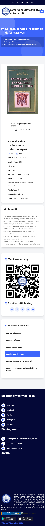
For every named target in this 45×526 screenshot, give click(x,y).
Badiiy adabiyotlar (15, 347)
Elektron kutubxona (21, 39)
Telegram (10, 405)
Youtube (10, 424)
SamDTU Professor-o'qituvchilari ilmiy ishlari (21, 369)
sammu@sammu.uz (14, 448)
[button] (42, 11)
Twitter (10, 415)
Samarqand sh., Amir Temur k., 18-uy (22, 438)
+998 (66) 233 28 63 (14, 443)
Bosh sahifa (7, 39)
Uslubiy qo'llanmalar (12, 42)
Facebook (10, 410)
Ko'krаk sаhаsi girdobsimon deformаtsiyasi (20, 44)
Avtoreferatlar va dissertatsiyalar (20, 361)
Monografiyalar (14, 340)
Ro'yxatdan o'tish (23, 130)
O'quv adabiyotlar (15, 333)
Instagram (11, 420)
